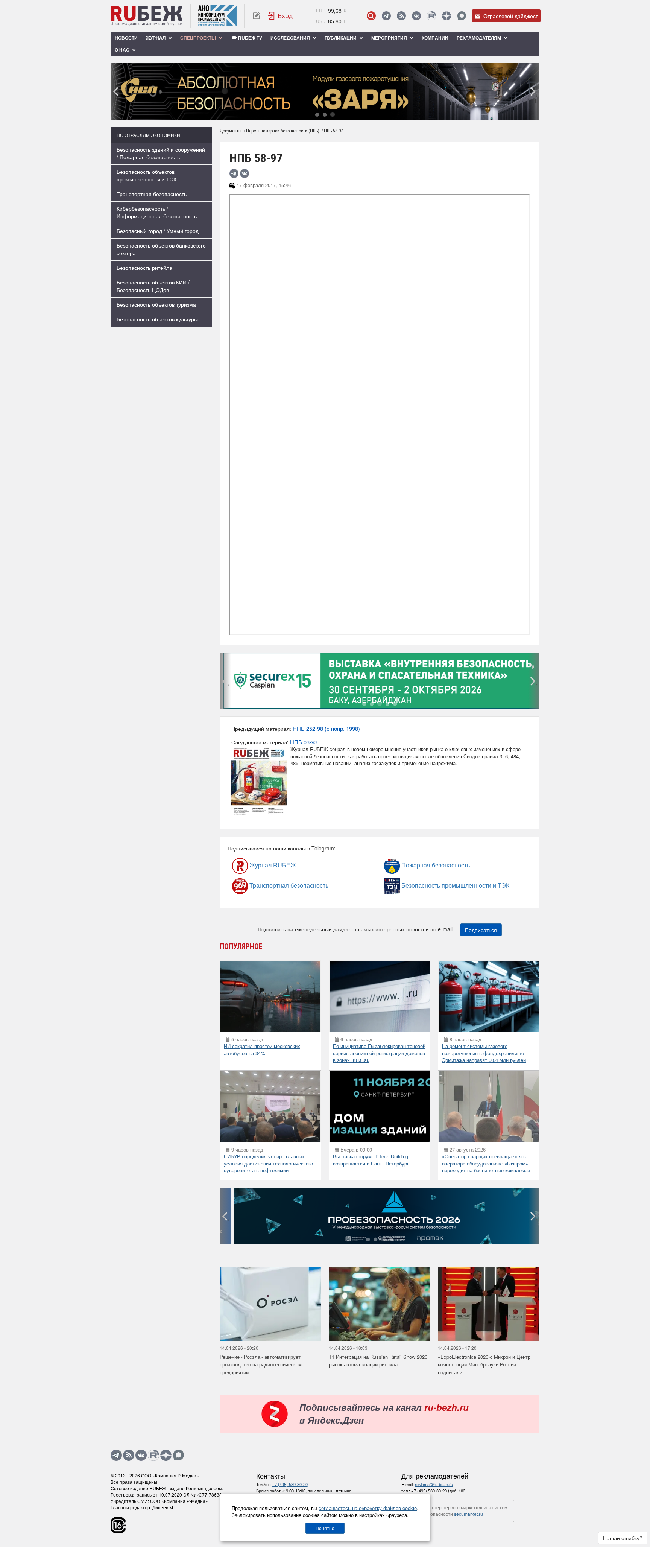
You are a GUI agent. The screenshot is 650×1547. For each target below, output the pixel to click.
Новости (126, 37)
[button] (317, 114)
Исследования (290, 37)
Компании (435, 37)
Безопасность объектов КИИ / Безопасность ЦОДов (153, 286)
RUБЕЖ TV (249, 37)
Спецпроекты (198, 37)
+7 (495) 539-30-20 (290, 1484)
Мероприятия (389, 37)
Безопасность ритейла (144, 267)
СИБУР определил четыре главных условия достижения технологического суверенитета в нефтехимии (268, 1163)
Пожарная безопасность (415, 865)
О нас (123, 49)
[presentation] (116, 91)
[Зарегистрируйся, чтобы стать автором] (256, 15)
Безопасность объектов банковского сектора (161, 249)
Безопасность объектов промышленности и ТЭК (146, 175)
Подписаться (481, 930)
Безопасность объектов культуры (157, 319)
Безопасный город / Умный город (158, 230)
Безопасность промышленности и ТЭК (421, 885)
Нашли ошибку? (622, 1538)
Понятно (325, 1528)
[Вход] (280, 15)
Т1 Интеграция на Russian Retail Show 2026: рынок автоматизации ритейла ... (379, 1360)
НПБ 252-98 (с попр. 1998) (326, 728)
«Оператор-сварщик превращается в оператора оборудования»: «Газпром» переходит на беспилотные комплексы (486, 1163)
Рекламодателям (479, 37)
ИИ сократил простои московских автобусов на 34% (262, 1049)
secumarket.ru (468, 1513)
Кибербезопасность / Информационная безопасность (157, 212)
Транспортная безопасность (152, 194)
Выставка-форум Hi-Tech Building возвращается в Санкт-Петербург (371, 1160)
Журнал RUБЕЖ (257, 865)
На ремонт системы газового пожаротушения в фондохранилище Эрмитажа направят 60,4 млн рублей (484, 1052)
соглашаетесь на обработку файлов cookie (368, 1508)
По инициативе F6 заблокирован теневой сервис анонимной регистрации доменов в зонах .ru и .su (379, 1052)
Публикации (341, 37)
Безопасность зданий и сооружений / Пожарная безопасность (161, 153)
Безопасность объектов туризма (156, 304)
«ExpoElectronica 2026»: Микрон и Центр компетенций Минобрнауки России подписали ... (484, 1364)
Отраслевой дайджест (510, 16)
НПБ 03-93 (303, 742)
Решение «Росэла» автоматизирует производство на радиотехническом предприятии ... (261, 1364)
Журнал (156, 37)
